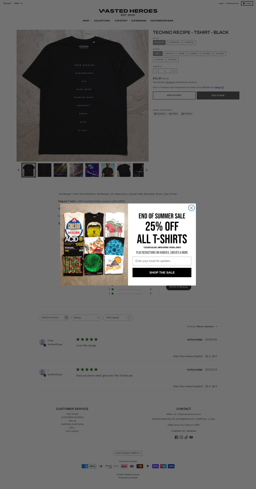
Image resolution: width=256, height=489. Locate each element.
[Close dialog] (191, 208)
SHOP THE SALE (162, 272)
